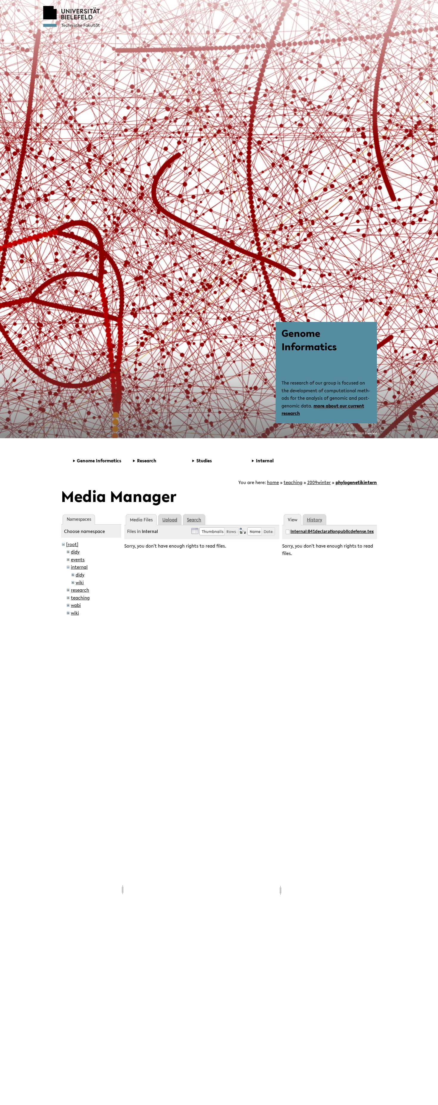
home (273, 482)
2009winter (319, 482)
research (80, 590)
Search (194, 519)
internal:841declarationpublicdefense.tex (332, 531)
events (78, 559)
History (314, 519)
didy (75, 551)
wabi (76, 605)
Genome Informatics (309, 340)
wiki (80, 582)
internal (79, 567)
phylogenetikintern (356, 482)
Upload (169, 519)
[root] (72, 544)
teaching (293, 482)
